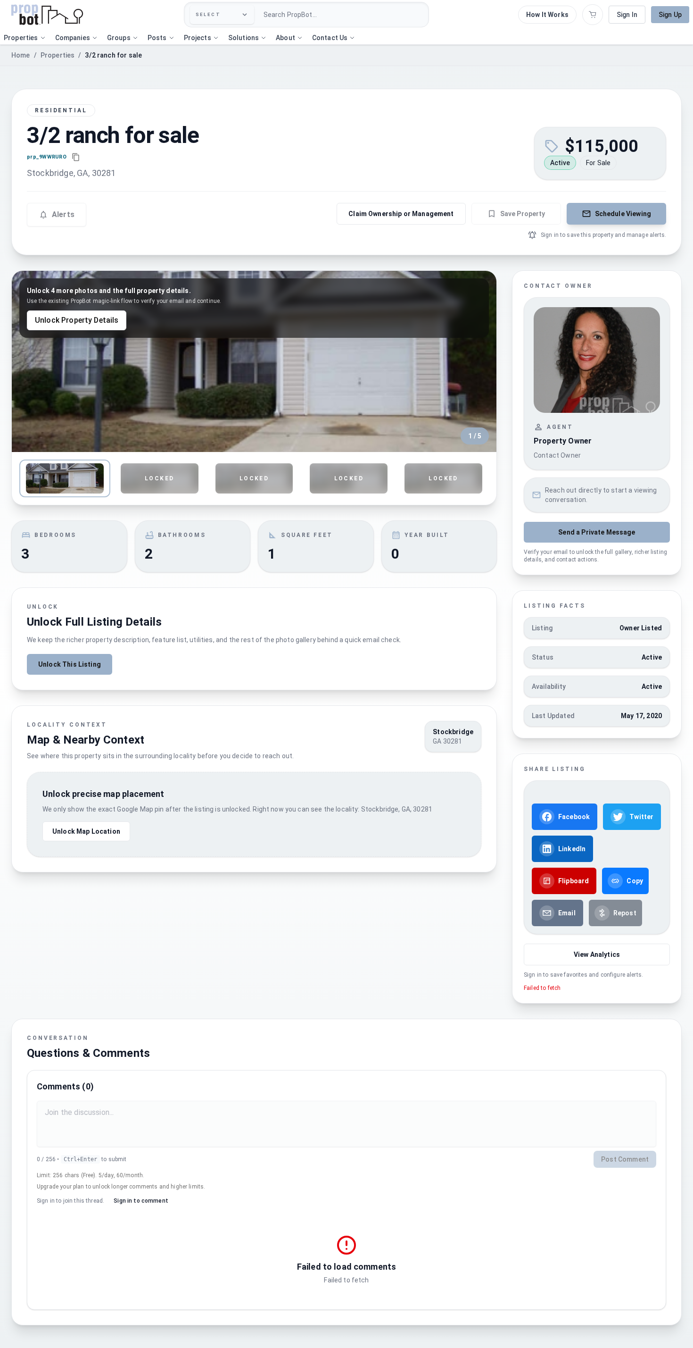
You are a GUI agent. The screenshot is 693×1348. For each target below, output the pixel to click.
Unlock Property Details (76, 320)
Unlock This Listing (69, 664)
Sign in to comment (141, 1200)
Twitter (641, 817)
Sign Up (670, 14)
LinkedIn (572, 849)
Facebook (574, 817)
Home (20, 55)
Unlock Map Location (86, 831)
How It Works (547, 14)
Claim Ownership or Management (401, 214)
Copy (635, 881)
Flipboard (573, 881)
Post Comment (625, 1159)
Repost (624, 913)
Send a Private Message (596, 532)
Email (567, 913)
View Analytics (597, 954)
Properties (58, 55)
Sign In (627, 14)
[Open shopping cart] (592, 14)
